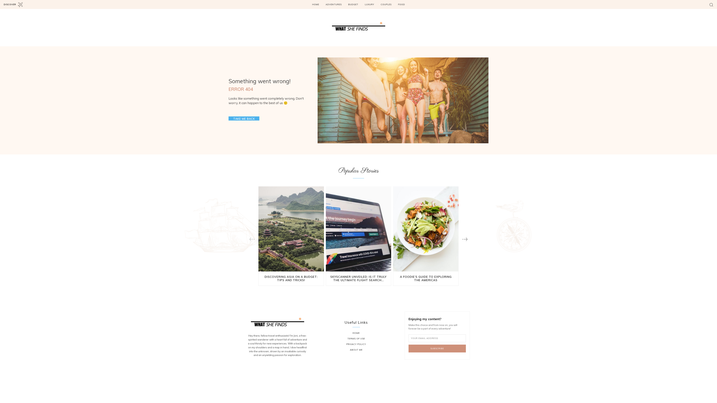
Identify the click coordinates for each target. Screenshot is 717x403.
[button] (711, 4)
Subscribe (437, 348)
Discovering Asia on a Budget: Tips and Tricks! (291, 278)
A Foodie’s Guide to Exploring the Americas (426, 278)
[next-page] (465, 239)
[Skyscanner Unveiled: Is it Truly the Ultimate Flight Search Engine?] (358, 228)
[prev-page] (252, 239)
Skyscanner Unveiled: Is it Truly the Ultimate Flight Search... (358, 278)
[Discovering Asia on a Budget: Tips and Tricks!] (291, 228)
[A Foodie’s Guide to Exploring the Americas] (426, 228)
